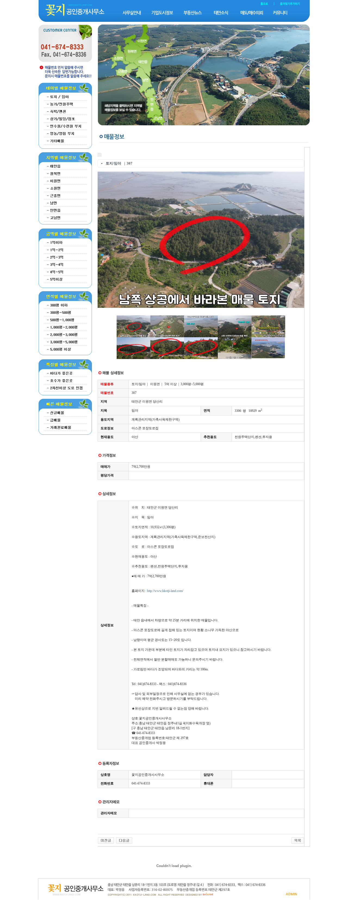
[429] (106, 840)
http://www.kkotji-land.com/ (165, 591)
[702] (124, 840)
